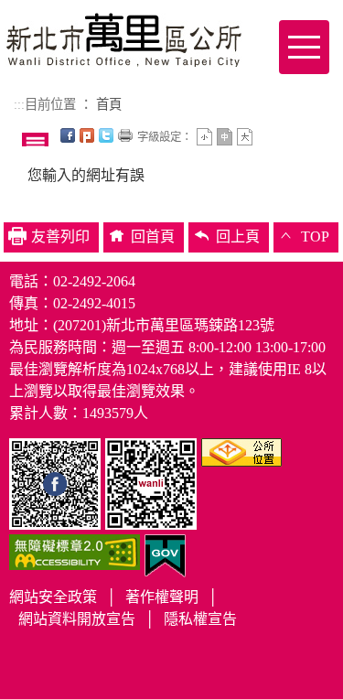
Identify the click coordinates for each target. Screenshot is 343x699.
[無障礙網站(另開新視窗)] (74, 550)
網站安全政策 (53, 597)
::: (19, 104)
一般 (224, 136)
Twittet (106, 135)
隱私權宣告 (200, 619)
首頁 (109, 104)
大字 (244, 136)
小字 (204, 136)
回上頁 (238, 236)
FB (67, 135)
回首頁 (153, 236)
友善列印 (125, 135)
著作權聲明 (161, 597)
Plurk (87, 135)
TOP (315, 236)
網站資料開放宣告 (76, 619)
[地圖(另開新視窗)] (241, 450)
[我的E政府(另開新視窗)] (165, 554)
